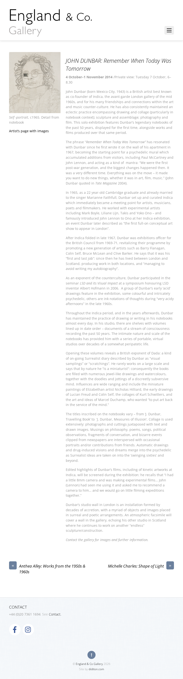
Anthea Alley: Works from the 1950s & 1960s (48, 568)
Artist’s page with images (29, 131)
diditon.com (96, 669)
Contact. (55, 614)
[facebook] (14, 629)
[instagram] (28, 629)
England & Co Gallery (89, 664)
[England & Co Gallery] (50, 31)
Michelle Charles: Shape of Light (139, 566)
